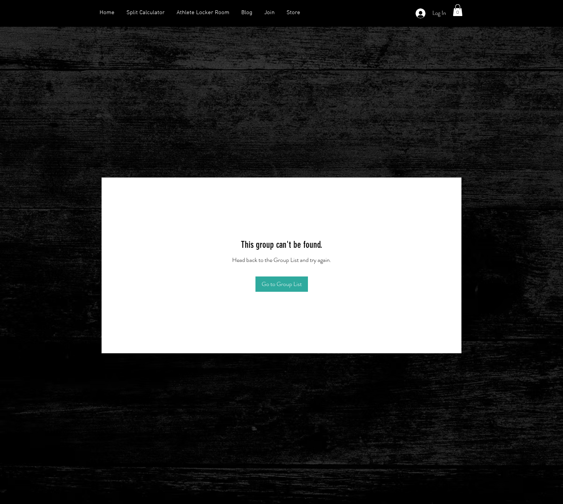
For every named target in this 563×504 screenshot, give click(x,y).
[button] (458, 10)
